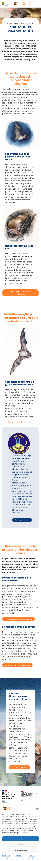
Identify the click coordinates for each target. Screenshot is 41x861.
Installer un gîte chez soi (19, 422)
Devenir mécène (19, 767)
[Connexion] (24, 4)
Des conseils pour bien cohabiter (20, 292)
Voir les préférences (20, 851)
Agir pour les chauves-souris (18, 619)
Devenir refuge (22, 520)
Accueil (9, 23)
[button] (38, 809)
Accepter (20, 839)
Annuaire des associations (17, 665)
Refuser (20, 845)
